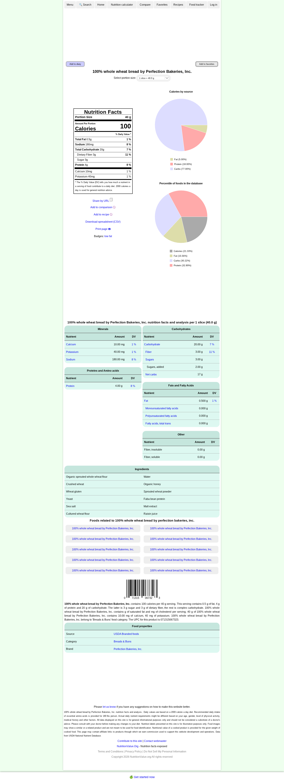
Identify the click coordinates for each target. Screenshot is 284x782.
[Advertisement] (142, 33)
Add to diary (75, 64)
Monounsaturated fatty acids (161, 408)
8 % (134, 359)
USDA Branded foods (126, 634)
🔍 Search (85, 4)
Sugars (149, 359)
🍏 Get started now (142, 777)
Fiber (148, 352)
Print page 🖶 (103, 229)
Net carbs (151, 374)
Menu (70, 4)
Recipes (178, 4)
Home (100, 4)
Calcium (71, 344)
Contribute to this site (130, 741)
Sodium (70, 359)
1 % (134, 344)
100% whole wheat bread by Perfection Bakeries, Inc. (103, 528)
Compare (145, 4)
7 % (212, 344)
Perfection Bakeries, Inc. (128, 649)
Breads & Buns (122, 641)
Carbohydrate (152, 344)
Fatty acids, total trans (158, 423)
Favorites (162, 4)
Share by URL (101, 200)
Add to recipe (101, 214)
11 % (212, 352)
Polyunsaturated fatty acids (161, 416)
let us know (109, 706)
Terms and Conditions (110, 751)
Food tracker (196, 4)
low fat (108, 236)
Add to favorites (206, 64)
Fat (146, 400)
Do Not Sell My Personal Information (165, 751)
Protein (70, 385)
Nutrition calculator (122, 4)
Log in (213, 4)
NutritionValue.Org (127, 746)
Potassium (72, 352)
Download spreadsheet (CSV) (102, 221)
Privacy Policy (133, 751)
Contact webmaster (155, 741)
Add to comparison (101, 207)
